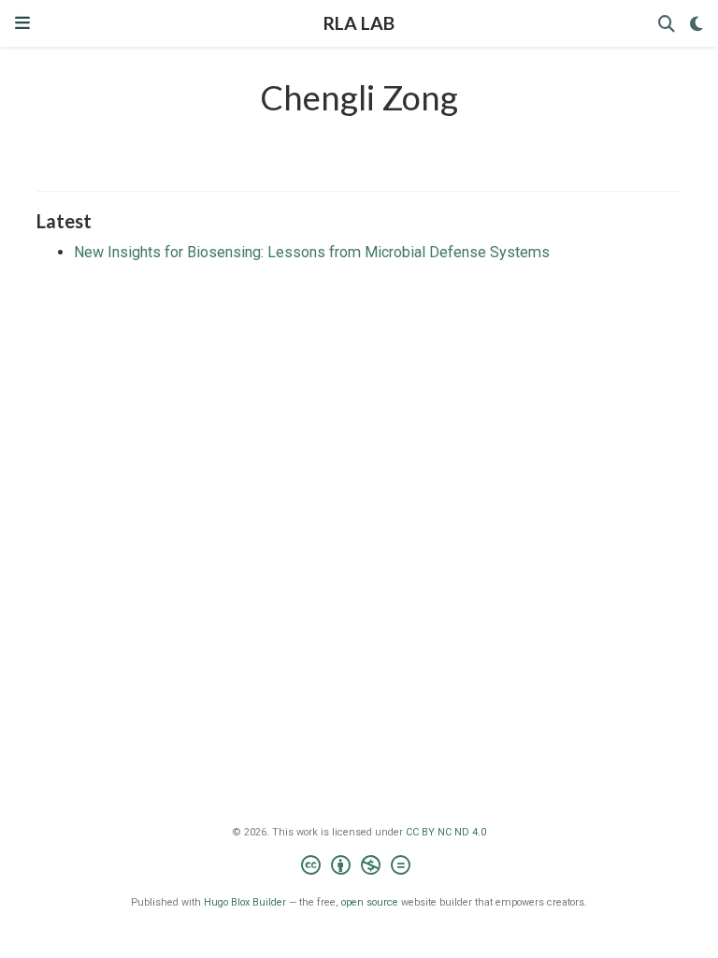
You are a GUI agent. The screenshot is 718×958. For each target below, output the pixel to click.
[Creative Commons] (359, 867)
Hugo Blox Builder (245, 902)
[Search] (666, 24)
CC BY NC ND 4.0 (446, 832)
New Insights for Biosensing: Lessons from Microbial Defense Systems (312, 252)
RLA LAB (359, 23)
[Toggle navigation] (22, 23)
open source (369, 902)
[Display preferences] (696, 24)
